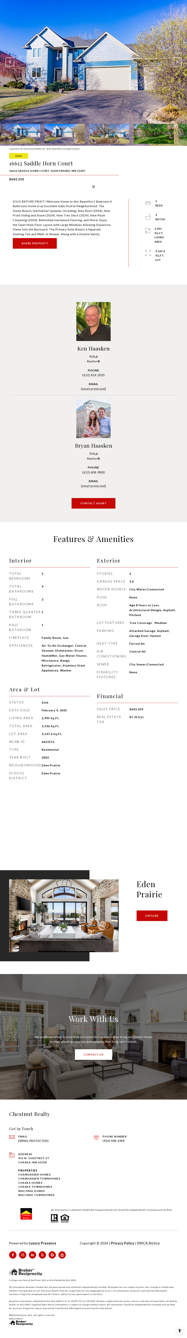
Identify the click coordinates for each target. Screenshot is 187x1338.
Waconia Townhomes (36, 1194)
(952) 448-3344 (114, 1140)
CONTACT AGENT (93, 503)
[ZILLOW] (62, 1255)
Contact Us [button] (93, 1054)
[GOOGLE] (52, 1255)
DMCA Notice (148, 1243)
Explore (152, 915)
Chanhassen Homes (34, 1174)
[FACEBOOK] (12, 1255)
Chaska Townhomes (35, 1186)
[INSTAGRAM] (22, 1255)
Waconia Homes (31, 1190)
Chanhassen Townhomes (39, 1178)
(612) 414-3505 (93, 375)
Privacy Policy (122, 1243)
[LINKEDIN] (32, 1255)
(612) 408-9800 (93, 472)
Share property (35, 243)
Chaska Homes (30, 1182)
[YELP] (42, 1255)
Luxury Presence (42, 1243)
